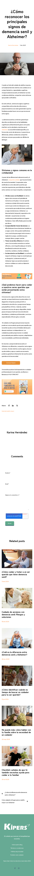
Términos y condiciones (17, 848)
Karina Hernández (13, 45)
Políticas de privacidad (17, 851)
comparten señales (14, 180)
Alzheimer (5, 129)
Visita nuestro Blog (17, 844)
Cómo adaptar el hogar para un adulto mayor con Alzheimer (13, 801)
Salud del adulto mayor (8, 411)
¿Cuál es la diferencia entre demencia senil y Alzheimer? (16, 793)
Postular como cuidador (17, 855)
